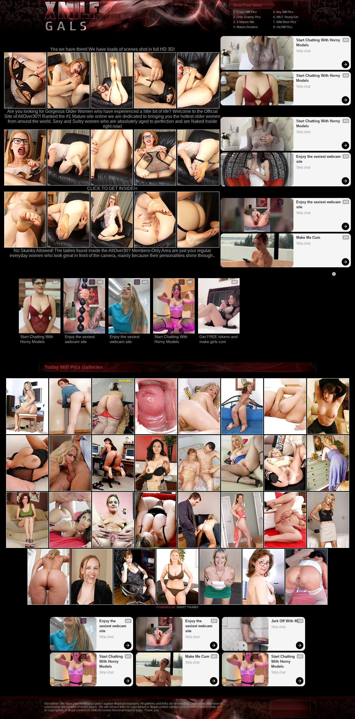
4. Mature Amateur (245, 27)
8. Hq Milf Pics (282, 27)
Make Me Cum (308, 237)
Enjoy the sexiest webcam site (319, 159)
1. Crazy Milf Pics (245, 12)
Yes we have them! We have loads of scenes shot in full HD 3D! (112, 49)
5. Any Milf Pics (283, 12)
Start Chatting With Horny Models (318, 42)
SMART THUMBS (187, 607)
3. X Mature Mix (243, 22)
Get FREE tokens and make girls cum (218, 339)
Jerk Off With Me (285, 621)
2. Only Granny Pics (247, 17)
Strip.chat (303, 51)
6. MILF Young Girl (285, 17)
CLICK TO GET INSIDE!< (112, 188)
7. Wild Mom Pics (284, 22)
